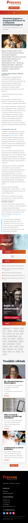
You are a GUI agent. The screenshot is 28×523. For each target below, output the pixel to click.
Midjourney (21, 341)
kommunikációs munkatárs (12, 336)
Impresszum (5, 491)
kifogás (21, 333)
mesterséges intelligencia (13, 341)
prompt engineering (11, 343)
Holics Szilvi (9, 333)
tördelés (9, 351)
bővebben (6, 395)
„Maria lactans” (15, 135)
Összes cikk (14, 465)
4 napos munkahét (6, 328)
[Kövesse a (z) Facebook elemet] (10, 513)
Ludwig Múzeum (20, 338)
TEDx (15, 349)
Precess (8, 27)
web (13, 351)
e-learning (15, 331)
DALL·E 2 (4, 331)
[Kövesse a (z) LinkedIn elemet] (4, 513)
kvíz (8, 338)
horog (17, 333)
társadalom (20, 349)
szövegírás (16, 346)
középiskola (13, 338)
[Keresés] (12, 256)
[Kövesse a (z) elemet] (16, 513)
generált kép (21, 331)
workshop (18, 351)
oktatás (4, 343)
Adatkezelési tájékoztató (8, 493)
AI (11, 328)
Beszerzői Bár (16, 328)
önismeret (5, 354)
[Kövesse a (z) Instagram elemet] (13, 513)
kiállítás (4, 336)
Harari (4, 333)
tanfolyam (22, 346)
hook (14, 333)
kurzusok (4, 338)
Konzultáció (14, 8)
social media (5, 346)
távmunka (4, 351)
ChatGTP (22, 328)
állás (22, 351)
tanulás (4, 349)
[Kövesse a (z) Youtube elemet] (7, 513)
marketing (5, 341)
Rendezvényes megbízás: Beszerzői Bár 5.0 (14, 275)
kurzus (20, 336)
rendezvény (18, 343)
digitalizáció (10, 331)
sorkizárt (10, 346)
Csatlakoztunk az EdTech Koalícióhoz (13, 272)
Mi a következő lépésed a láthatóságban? (14, 266)
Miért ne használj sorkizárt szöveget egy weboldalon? (13, 416)
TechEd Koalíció (10, 349)
